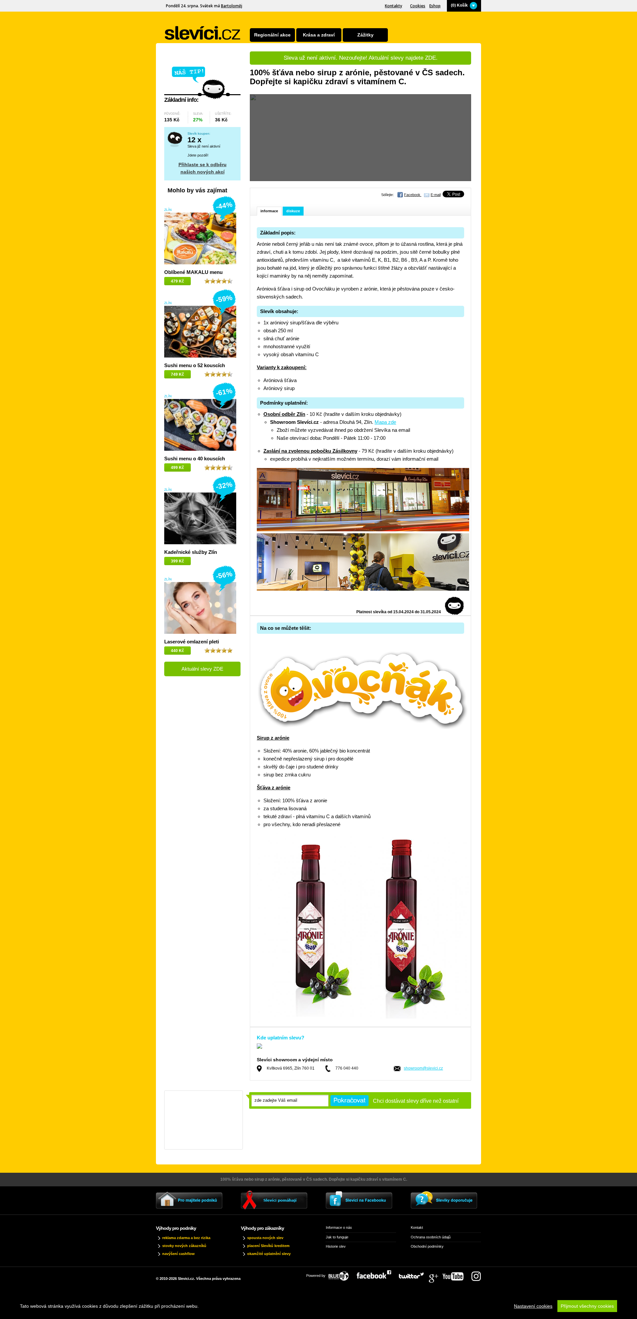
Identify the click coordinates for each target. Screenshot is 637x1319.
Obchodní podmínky (427, 1246)
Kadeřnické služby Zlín (190, 552)
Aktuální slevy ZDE (202, 669)
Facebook (412, 195)
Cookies (417, 6)
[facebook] (377, 1274)
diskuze (293, 211)
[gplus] (437, 1274)
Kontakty (393, 6)
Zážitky (365, 34)
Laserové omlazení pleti (191, 641)
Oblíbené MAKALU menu (193, 272)
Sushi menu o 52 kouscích (194, 365)
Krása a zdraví (319, 34)
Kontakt (417, 1227)
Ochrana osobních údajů (431, 1237)
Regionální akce (272, 34)
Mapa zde (385, 422)
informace (269, 211)
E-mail (436, 195)
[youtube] (456, 1274)
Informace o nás (339, 1227)
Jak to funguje (337, 1237)
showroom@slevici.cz (423, 1068)
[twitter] (415, 1274)
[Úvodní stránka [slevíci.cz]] (202, 33)
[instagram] (476, 1274)
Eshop (435, 6)
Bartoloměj (231, 6)
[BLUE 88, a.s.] (341, 1274)
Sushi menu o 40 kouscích (194, 458)
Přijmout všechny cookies (587, 1306)
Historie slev (336, 1246)
